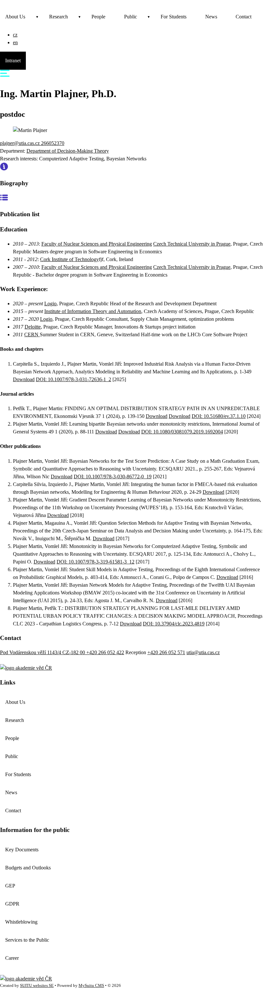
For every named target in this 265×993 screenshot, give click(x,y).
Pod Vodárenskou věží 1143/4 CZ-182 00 (43, 652)
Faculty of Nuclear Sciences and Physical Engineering (96, 244)
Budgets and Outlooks (28, 867)
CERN (32, 334)
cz (15, 34)
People (98, 16)
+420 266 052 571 (166, 652)
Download (24, 379)
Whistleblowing (21, 922)
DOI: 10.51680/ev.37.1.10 (219, 416)
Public (130, 16)
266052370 (52, 143)
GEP (10, 885)
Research (58, 16)
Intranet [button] (13, 60)
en (15, 42)
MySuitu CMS (91, 985)
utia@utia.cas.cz (203, 652)
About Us (15, 16)
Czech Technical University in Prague (191, 244)
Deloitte (33, 326)
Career (12, 958)
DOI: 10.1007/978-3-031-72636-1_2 (73, 379)
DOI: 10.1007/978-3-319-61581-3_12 (95, 561)
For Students (173, 16)
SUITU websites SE (37, 985)
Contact (243, 16)
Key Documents (21, 849)
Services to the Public (27, 940)
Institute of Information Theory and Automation (92, 311)
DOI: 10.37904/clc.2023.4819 (174, 623)
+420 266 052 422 (105, 652)
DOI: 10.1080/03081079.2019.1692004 (182, 431)
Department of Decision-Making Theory (67, 151)
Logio (50, 303)
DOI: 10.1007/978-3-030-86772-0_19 (113, 476)
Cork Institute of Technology (69, 259)
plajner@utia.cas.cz (20, 143)
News (211, 16)
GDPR (12, 904)
